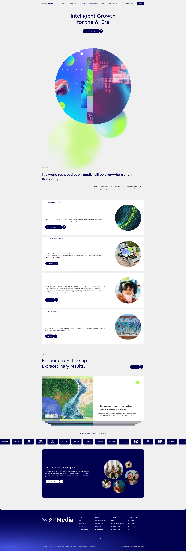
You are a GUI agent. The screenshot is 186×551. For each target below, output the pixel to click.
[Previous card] (47, 416)
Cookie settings (92, 546)
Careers (103, 3)
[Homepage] (57, 519)
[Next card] (51, 416)
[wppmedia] (47, 3)
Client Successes (83, 3)
